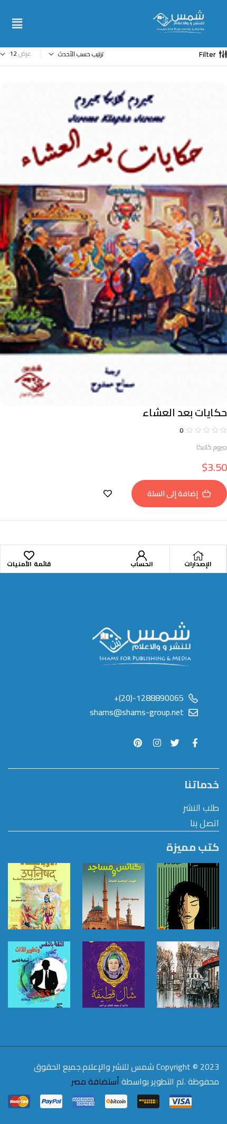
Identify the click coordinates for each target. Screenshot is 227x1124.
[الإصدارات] (198, 555)
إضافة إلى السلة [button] (172, 493)
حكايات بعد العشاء (185, 412)
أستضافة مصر (95, 1081)
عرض (24, 53)
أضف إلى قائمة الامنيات (107, 493)
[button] (17, 23)
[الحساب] (141, 555)
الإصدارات (198, 564)
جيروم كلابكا (211, 447)
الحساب (141, 564)
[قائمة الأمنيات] (29, 555)
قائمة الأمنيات (29, 564)
